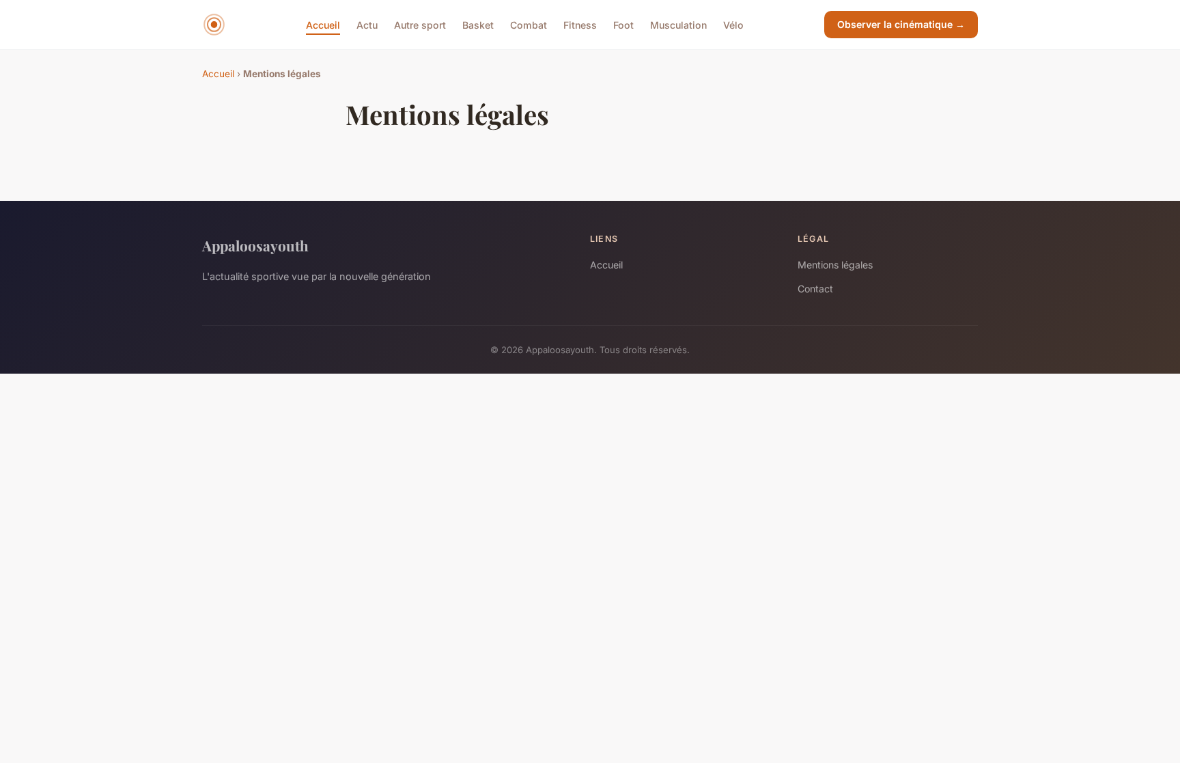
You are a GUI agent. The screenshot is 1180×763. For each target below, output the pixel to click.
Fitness (580, 24)
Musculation (678, 24)
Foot (623, 24)
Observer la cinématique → (901, 24)
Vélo (733, 24)
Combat (528, 24)
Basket (478, 24)
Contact (815, 288)
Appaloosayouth (255, 245)
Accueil (323, 24)
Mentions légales (835, 264)
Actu (367, 24)
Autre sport (420, 24)
